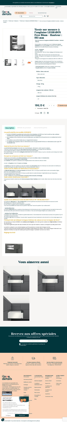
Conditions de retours (48, 390)
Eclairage (26, 384)
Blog (35, 399)
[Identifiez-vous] (44, 16)
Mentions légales (38, 380)
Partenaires (37, 390)
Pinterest (48, 113)
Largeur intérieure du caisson (45, 96)
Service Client (48, 380)
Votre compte (60, 375)
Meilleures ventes (28, 382)
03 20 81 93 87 (58, 7)
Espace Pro (47, 383)
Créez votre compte (58, 384)
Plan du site (37, 392)
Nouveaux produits (28, 379)
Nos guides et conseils (37, 396)
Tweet (44, 113)
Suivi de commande (59, 377)
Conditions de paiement (48, 386)
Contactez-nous (49, 396)
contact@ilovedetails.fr (49, 6)
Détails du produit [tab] (24, 128)
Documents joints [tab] (40, 128)
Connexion (58, 380)
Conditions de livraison (48, 377)
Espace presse (37, 387)
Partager (41, 113)
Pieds (25, 392)
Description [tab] (9, 128)
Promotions (26, 377)
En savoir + (51, 2)
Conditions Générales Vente (38, 384)
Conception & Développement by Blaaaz (30, 420)
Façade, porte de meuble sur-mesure (27, 389)
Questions (47, 394)
